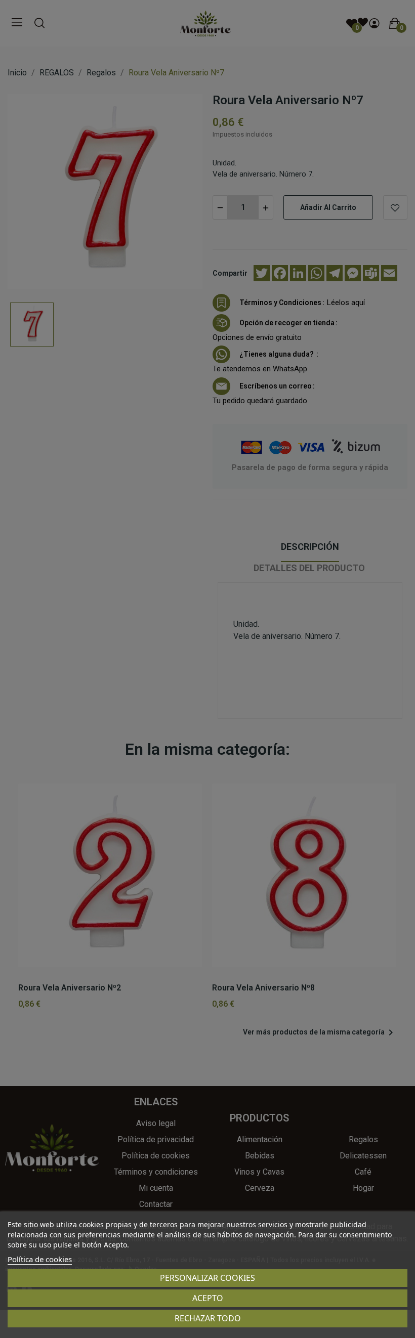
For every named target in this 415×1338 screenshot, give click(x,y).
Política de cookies (40, 1259)
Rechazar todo (208, 1318)
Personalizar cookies (207, 1277)
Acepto (207, 1298)
